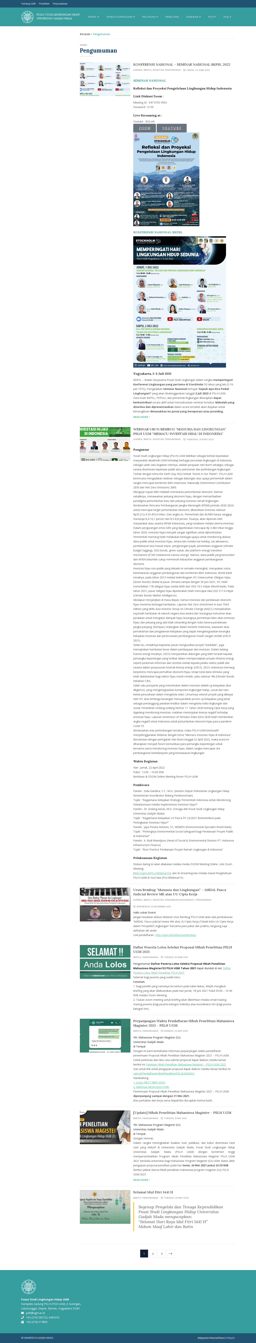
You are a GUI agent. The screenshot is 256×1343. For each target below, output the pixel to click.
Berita (147, 70)
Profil (92, 16)
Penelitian (44, 3)
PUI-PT (212, 16)
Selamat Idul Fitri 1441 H (153, 1192)
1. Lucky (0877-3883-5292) (149, 1082)
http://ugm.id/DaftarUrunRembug (176, 935)
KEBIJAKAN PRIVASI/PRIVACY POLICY (216, 1338)
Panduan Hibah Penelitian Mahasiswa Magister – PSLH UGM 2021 (186, 1064)
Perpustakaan (60, 3)
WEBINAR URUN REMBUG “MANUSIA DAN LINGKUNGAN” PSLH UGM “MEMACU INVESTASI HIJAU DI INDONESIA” (179, 431)
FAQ (226, 16)
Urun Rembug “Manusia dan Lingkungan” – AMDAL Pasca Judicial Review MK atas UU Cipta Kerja (179, 892)
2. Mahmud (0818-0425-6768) (151, 1087)
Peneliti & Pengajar (120, 16)
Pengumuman (172, 70)
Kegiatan (158, 70)
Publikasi (192, 16)
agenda (137, 70)
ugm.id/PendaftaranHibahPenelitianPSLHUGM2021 (164, 1073)
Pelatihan (149, 16)
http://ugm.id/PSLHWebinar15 (152, 873)
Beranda (85, 34)
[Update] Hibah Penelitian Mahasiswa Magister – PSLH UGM (182, 1112)
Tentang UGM (28, 3)
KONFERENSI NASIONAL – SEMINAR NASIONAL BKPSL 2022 (181, 64)
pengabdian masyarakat (179, 900)
